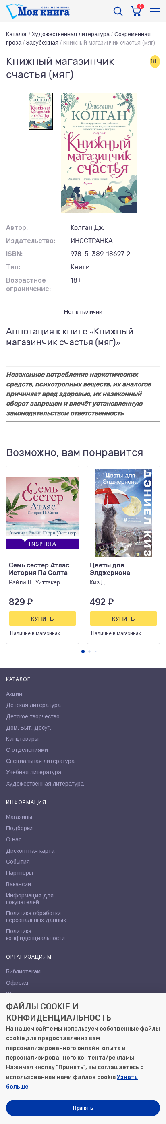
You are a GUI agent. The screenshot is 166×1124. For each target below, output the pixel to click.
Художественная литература (71, 34)
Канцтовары (22, 739)
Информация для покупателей (30, 898)
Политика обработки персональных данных (36, 916)
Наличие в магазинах (35, 633)
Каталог (16, 34)
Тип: (13, 267)
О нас (13, 839)
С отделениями (27, 750)
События (18, 861)
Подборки (19, 828)
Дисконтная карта (30, 851)
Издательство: (30, 241)
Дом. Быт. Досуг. (28, 727)
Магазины (19, 817)
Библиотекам (23, 971)
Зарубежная (42, 42)
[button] (83, 651)
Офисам (17, 983)
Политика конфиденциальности (35, 934)
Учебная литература (33, 772)
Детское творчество (33, 716)
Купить (42, 619)
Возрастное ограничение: (28, 284)
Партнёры (19, 873)
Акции (14, 694)
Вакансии (18, 884)
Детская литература (33, 705)
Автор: (17, 227)
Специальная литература (40, 761)
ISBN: (14, 254)
